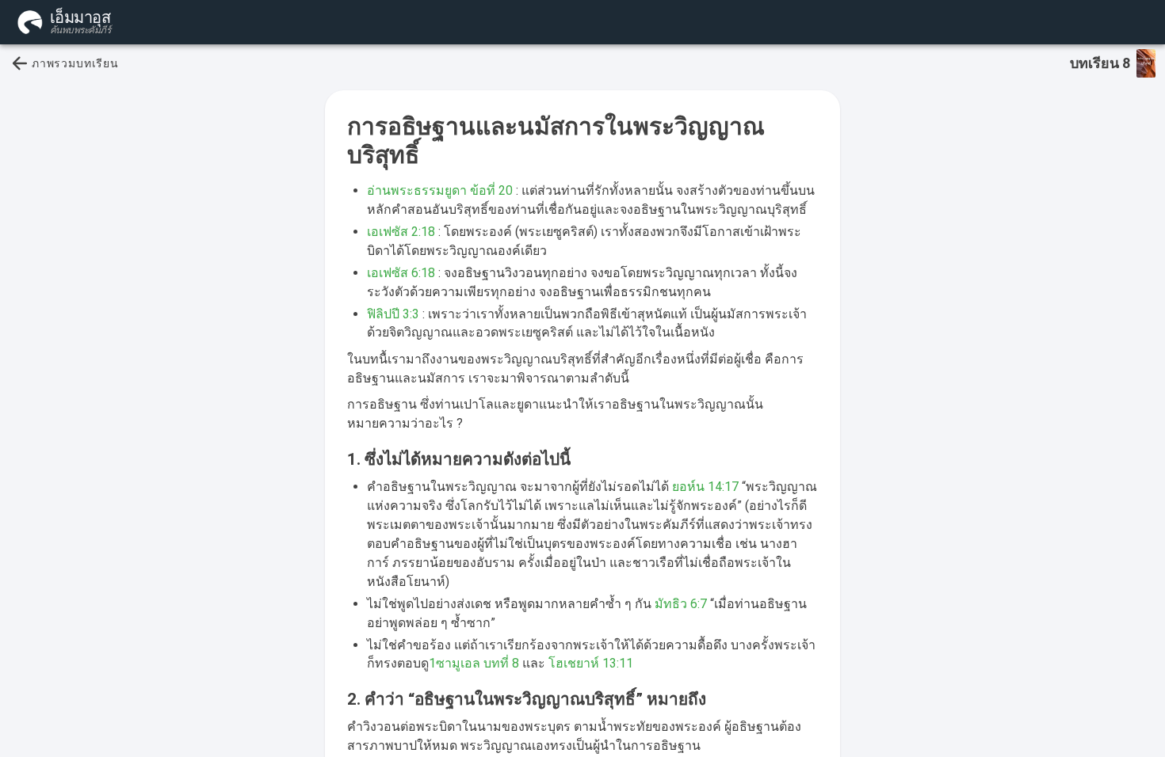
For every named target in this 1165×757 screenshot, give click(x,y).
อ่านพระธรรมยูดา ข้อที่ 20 (440, 190)
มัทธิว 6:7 (681, 603)
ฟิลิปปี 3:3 (393, 313)
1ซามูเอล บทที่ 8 (474, 663)
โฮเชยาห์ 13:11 (590, 663)
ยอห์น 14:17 (705, 486)
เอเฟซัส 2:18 (401, 231)
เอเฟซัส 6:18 (401, 272)
